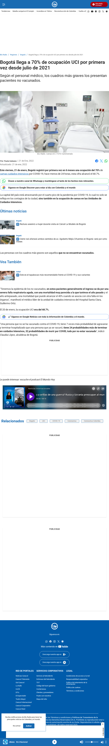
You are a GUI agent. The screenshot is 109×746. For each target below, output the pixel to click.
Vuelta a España (85, 11)
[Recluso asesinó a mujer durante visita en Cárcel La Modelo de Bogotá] (7, 224)
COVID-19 (56, 421)
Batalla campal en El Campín (23, 11)
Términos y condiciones (75, 691)
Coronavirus (72, 421)
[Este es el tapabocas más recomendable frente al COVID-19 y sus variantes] (7, 275)
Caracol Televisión (22, 679)
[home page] (54, 4)
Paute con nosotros (43, 696)
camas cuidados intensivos (14, 173)
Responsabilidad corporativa (76, 679)
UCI (43, 421)
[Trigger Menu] (3, 4)
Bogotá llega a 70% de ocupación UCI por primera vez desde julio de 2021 (56, 55)
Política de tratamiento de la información (76, 683)
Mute (81, 742)
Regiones (13, 55)
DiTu (17, 692)
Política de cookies (73, 687)
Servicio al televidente (44, 676)
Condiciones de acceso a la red (78, 676)
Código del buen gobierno (45, 686)
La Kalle (19, 686)
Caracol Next (20, 709)
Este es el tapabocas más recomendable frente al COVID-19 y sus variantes (55, 275)
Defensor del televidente (45, 679)
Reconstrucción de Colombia (65, 11)
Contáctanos (41, 689)
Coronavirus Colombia (92, 421)
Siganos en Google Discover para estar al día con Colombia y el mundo (42, 187)
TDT (38, 682)
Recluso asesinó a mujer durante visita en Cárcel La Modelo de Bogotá (53, 224)
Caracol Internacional (24, 702)
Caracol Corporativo (23, 706)
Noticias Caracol (22, 676)
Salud (18, 272)
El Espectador (21, 696)
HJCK (18, 689)
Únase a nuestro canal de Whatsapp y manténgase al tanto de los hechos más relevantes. (51, 181)
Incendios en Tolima (44, 11)
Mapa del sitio (41, 699)
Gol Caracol (20, 682)
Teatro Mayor (21, 699)
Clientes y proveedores (44, 692)
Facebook (96, 162)
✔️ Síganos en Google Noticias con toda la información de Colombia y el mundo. (46, 317)
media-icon (54, 742)
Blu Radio (3, 55)
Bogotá (23, 55)
